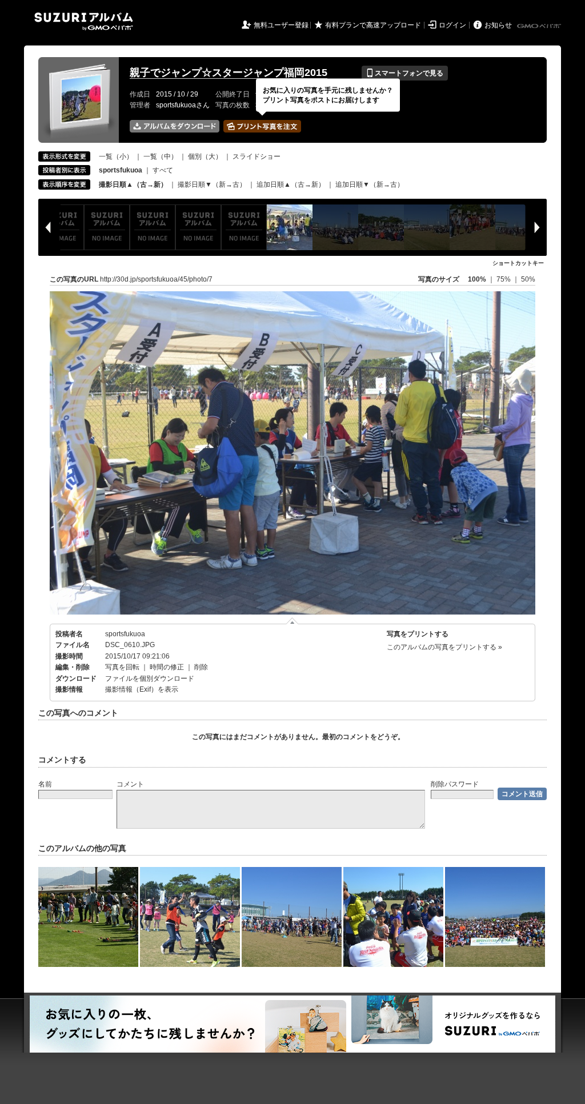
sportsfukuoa (125, 634)
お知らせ (498, 25)
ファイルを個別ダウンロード (149, 679)
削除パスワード (455, 784)
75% (504, 279)
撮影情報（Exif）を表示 (141, 689)
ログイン (452, 25)
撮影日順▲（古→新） (133, 184)
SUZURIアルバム (83, 21)
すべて (163, 170)
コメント (130, 784)
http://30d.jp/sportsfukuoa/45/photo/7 (156, 279)
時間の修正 (167, 667)
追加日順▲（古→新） (291, 184)
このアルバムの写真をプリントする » (444, 647)
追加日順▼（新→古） (369, 184)
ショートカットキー (518, 263)
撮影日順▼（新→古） (212, 184)
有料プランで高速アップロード (373, 25)
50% (528, 279)
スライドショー (257, 156)
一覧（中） (160, 156)
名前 (45, 784)
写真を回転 (122, 667)
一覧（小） (116, 156)
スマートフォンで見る (404, 73)
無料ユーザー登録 (281, 25)
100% (477, 279)
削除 (201, 667)
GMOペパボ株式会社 (540, 26)
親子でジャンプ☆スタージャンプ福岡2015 (228, 72)
